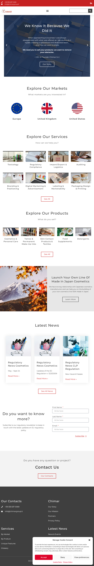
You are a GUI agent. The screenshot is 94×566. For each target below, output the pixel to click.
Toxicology (13, 164)
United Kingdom (47, 119)
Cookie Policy (57, 562)
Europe (17, 119)
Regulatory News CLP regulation (72, 365)
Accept (44, 557)
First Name (57, 407)
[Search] (90, 11)
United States (77, 119)
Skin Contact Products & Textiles (47, 241)
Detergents (83, 239)
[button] (89, 540)
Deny (63, 557)
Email (55, 426)
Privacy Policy (67, 562)
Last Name (57, 417)
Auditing (81, 164)
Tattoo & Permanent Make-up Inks (29, 241)
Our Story (47, 64)
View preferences (81, 557)
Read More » (13, 376)
